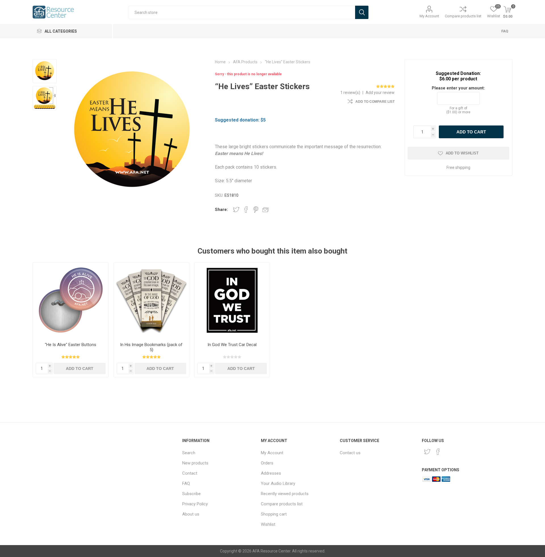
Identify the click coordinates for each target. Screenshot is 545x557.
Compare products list (463, 16)
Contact (189, 473)
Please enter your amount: (458, 88)
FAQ (504, 31)
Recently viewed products (285, 493)
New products (195, 463)
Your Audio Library (278, 483)
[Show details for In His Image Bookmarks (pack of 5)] (151, 300)
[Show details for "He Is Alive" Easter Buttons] (70, 300)
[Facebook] (438, 451)
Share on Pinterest (256, 209)
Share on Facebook (246, 209)
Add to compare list (375, 102)
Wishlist (268, 524)
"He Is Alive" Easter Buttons (70, 344)
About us (190, 514)
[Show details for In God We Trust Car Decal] (232, 300)
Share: (221, 209)
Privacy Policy (195, 503)
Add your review (380, 92)
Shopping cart (274, 514)
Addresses (271, 473)
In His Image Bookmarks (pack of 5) (151, 347)
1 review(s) (350, 92)
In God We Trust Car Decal (232, 344)
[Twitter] (427, 451)
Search (188, 452)
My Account (429, 16)
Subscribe (191, 493)
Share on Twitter (236, 209)
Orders (267, 463)
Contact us (350, 452)
